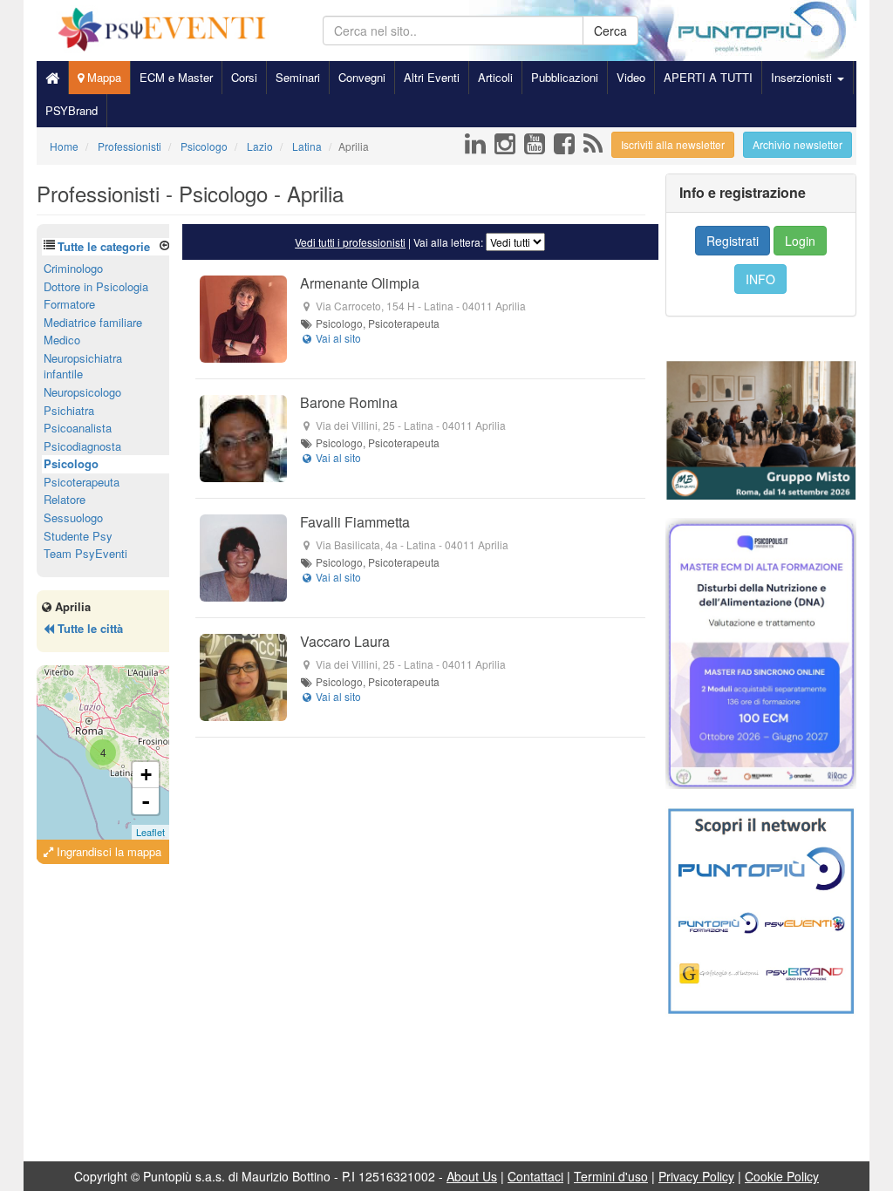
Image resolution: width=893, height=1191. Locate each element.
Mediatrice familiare (93, 322)
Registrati (732, 240)
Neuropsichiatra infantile (83, 366)
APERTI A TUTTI (708, 77)
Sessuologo (73, 517)
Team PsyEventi (85, 553)
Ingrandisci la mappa (107, 851)
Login (800, 240)
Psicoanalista (78, 427)
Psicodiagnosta (82, 446)
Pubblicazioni (564, 77)
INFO (760, 279)
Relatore (64, 499)
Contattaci (535, 1176)
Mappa (102, 77)
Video (631, 77)
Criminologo (73, 268)
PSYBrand (71, 110)
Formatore (69, 304)
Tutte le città (88, 628)
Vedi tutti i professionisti (350, 242)
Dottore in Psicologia (96, 286)
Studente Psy (78, 535)
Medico (62, 339)
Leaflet (150, 832)
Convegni (361, 77)
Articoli (495, 77)
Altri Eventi (432, 77)
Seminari (298, 77)
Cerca (610, 30)
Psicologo (71, 463)
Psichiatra (69, 410)
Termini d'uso (611, 1176)
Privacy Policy (696, 1176)
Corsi (244, 77)
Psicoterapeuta (81, 481)
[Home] (52, 77)
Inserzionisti (803, 77)
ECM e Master (176, 77)
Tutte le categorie (104, 246)
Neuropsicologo (82, 392)
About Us (471, 1176)
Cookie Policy (782, 1176)
